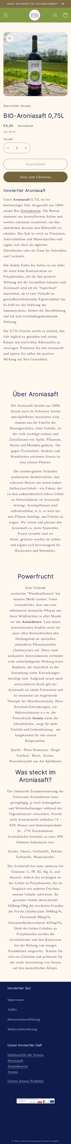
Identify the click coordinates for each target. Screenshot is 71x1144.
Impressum (15, 1000)
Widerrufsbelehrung (22, 1029)
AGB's (12, 1009)
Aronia (13, 1072)
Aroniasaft (15, 1060)
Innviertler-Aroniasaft (30, 1141)
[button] (6, 15)
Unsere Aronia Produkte (26, 1081)
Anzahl (8, 139)
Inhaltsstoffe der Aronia (25, 1055)
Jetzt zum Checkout (35, 177)
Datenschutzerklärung (24, 1019)
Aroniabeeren (30, 211)
